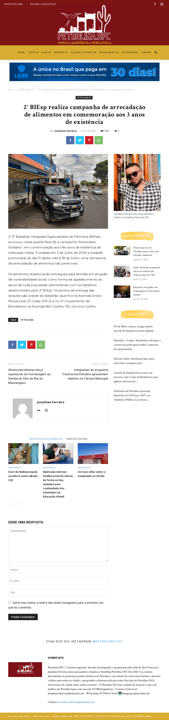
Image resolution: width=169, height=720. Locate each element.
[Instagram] (162, 4)
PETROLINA (27, 319)
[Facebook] (155, 4)
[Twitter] (80, 140)
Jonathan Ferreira (66, 130)
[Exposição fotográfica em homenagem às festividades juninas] (122, 291)
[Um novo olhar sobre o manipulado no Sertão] (93, 453)
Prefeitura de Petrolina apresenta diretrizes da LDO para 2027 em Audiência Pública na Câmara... (132, 395)
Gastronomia (129, 52)
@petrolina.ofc (107, 641)
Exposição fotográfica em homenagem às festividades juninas (146, 291)
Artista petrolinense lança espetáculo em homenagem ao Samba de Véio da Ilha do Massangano (29, 376)
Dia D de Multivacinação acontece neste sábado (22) (23, 476)
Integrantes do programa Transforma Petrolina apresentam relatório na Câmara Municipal (85, 374)
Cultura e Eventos (82, 52)
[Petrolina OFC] (84, 22)
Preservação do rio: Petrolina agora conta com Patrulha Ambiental (146, 251)
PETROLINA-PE (107, 52)
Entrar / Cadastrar (43, 4)
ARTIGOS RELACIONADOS (45, 438)
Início (11, 89)
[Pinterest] (89, 140)
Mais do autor (76, 438)
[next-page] (17, 504)
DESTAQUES (14, 467)
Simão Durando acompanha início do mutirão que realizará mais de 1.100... (146, 271)
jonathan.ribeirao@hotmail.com (76, 702)
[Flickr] (40, 410)
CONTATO (146, 52)
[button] (156, 53)
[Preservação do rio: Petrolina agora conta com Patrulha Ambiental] (122, 250)
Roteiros (59, 52)
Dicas (32, 52)
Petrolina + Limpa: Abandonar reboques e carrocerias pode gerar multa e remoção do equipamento (137, 345)
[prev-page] (10, 504)
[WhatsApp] (99, 140)
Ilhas (44, 52)
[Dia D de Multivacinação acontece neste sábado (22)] (23, 453)
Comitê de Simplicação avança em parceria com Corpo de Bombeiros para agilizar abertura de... (136, 377)
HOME (21, 52)
